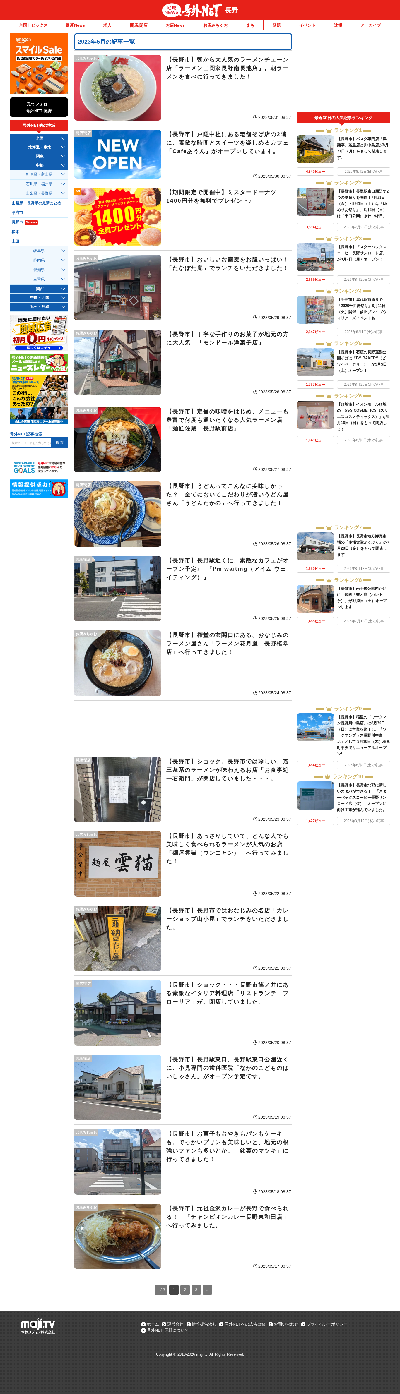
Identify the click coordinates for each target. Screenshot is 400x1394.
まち (250, 25)
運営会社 (175, 1324)
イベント (307, 25)
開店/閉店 (139, 25)
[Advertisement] (183, 726)
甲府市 (17, 213)
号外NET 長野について (168, 1330)
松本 (15, 232)
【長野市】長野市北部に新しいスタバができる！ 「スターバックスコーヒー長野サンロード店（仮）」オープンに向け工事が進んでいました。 (362, 797)
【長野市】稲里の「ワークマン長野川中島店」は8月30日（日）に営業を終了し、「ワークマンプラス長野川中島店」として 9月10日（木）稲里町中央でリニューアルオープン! (363, 735)
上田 (15, 241)
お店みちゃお (215, 25)
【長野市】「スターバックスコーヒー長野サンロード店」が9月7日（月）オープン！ (362, 253)
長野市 (24, 222)
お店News (175, 25)
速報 (338, 25)
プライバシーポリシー (327, 1324)
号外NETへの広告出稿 (245, 1324)
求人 (107, 25)
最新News (75, 25)
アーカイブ (370, 25)
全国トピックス (33, 25)
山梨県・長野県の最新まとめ (36, 203)
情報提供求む (204, 1324)
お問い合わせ (286, 1324)
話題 (277, 25)
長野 (231, 10)
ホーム (153, 1324)
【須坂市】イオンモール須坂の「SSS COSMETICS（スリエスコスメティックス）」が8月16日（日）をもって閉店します (363, 416)
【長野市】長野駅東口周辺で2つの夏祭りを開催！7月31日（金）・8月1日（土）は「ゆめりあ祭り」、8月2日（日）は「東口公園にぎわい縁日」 (363, 203)
